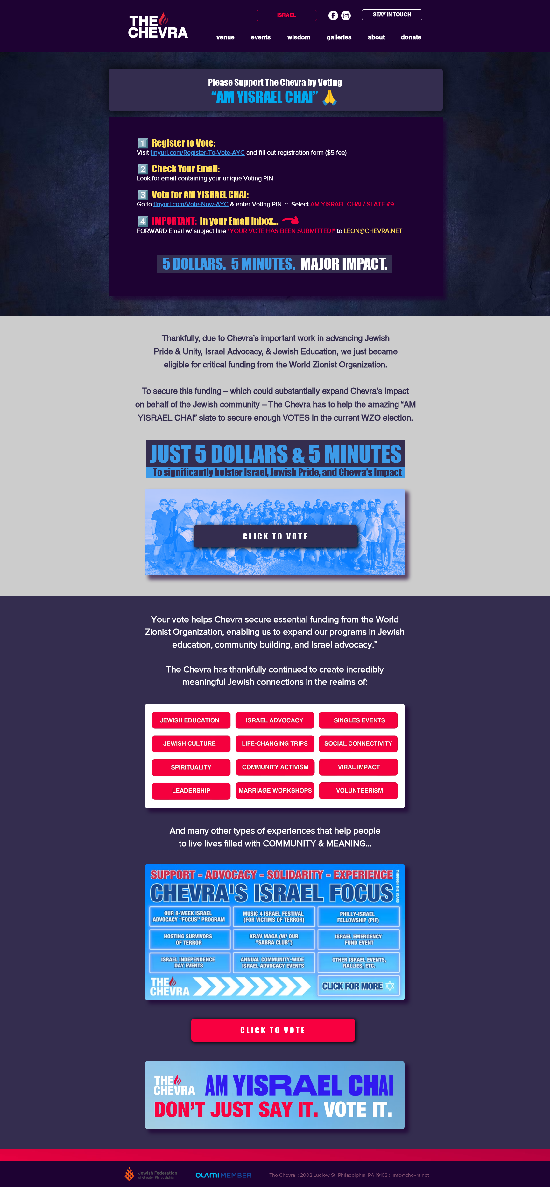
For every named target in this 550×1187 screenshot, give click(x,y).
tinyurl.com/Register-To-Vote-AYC (198, 152)
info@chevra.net (411, 1175)
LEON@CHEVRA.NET (373, 230)
